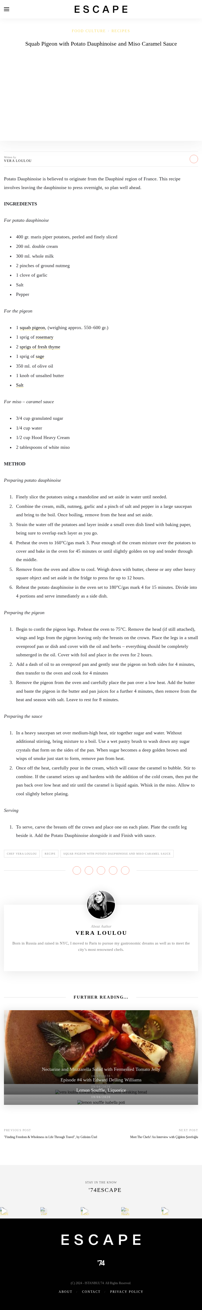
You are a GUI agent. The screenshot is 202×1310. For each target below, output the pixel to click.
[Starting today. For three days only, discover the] (4, 1211)
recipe (50, 853)
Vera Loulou (18, 161)
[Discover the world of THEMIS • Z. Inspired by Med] (85, 1211)
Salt (19, 385)
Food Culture (89, 31)
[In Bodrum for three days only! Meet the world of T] (125, 1211)
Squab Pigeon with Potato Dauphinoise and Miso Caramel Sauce (117, 853)
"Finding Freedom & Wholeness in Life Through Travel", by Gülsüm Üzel (50, 1137)
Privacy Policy (127, 1292)
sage (40, 356)
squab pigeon (32, 327)
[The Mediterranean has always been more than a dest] (45, 1211)
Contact (91, 1292)
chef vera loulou (22, 853)
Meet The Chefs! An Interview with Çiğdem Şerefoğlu (164, 1137)
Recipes (121, 31)
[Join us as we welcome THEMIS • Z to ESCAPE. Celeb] (165, 1211)
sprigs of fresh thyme (40, 346)
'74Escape (105, 1190)
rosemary (44, 337)
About (65, 1292)
